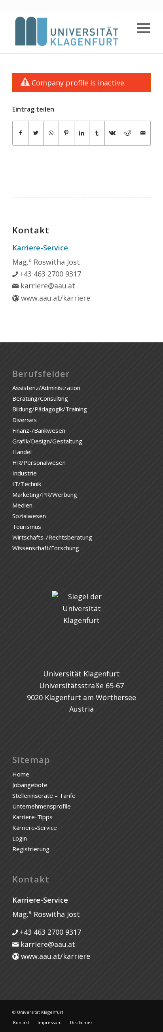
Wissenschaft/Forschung (45, 548)
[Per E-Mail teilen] (142, 133)
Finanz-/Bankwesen (38, 430)
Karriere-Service (34, 827)
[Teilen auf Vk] (112, 133)
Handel (22, 452)
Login (19, 838)
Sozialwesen (29, 516)
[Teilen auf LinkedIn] (81, 133)
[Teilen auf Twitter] (36, 133)
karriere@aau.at (47, 285)
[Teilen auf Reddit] (127, 133)
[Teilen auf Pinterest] (66, 133)
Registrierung (30, 849)
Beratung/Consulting (40, 398)
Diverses (24, 420)
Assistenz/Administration (46, 388)
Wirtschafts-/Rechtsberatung (52, 537)
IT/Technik (26, 484)
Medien (22, 505)
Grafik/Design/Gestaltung (47, 441)
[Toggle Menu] (143, 28)
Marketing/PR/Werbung (44, 494)
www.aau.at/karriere (54, 298)
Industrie (24, 473)
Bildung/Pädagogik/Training (49, 409)
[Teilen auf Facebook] (20, 133)
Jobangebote (29, 785)
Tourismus (26, 526)
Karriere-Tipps (32, 817)
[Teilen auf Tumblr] (96, 133)
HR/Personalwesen (39, 462)
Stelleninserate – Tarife (44, 795)
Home (20, 774)
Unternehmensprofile (41, 806)
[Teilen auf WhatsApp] (51, 133)
